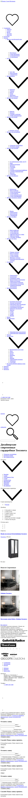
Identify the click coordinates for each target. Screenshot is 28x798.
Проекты (6, 368)
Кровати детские (14, 130)
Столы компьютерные (16, 195)
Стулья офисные (14, 233)
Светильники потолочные (17, 284)
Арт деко (12, 72)
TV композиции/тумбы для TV (18, 161)
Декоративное (13, 275)
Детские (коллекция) (15, 303)
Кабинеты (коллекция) (16, 308)
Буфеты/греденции (15, 164)
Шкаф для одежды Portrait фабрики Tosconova (14, 533)
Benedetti (6, 474)
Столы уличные (14, 255)
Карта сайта (7, 671)
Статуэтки (12, 362)
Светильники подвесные (16, 282)
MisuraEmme (7, 481)
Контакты (6, 369)
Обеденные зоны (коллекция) (18, 304)
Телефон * (18, 726)
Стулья (12, 313)
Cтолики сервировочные (16, 171)
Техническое (13, 277)
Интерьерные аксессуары (16, 349)
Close (2, 718)
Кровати (12, 113)
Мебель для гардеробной (13, 132)
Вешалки (12, 355)
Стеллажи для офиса (15, 237)
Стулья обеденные (15, 55)
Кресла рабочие (14, 190)
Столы (11, 311)
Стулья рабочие (14, 193)
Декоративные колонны (16, 359)
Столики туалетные (15, 114)
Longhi (5, 478)
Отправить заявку (5, 737)
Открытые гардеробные (16, 145)
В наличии (6, 36)
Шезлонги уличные (15, 257)
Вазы (11, 356)
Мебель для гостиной (12, 148)
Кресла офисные (14, 230)
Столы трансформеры (16, 196)
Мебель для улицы (12, 238)
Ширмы (12, 358)
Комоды (12, 111)
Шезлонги (12, 95)
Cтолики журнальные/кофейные (18, 170)
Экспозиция (7, 664)
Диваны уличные (14, 252)
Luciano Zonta (7, 480)
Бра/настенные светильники (17, 279)
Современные (13, 74)
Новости (9, 29)
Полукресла (13, 52)
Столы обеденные (15, 54)
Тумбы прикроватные (16, 115)
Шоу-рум (9, 35)
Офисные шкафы (14, 236)
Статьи (9, 31)
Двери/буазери (11, 318)
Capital (5, 475)
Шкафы (12, 315)
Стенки (12, 168)
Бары (11, 163)
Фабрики (6, 366)
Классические (13, 73)
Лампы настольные (15, 281)
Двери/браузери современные (18, 333)
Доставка (9, 33)
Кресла (12, 92)
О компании (7, 28)
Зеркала (9, 334)
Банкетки (12, 89)
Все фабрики (7, 485)
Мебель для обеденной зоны (14, 39)
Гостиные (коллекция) (16, 301)
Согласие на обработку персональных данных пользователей (12, 716)
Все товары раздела (9, 457)
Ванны (12, 211)
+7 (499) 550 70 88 (5, 397)
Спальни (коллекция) (15, 305)
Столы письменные (15, 192)
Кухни (8, 58)
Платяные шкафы (14, 146)
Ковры (8, 317)
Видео (8, 32)
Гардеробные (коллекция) (17, 307)
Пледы (12, 352)
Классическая (13, 214)
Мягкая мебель (11, 76)
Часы (11, 351)
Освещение (10, 262)
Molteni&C (6, 483)
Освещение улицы (15, 278)
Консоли (12, 173)
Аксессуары (10, 336)
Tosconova (6, 484)
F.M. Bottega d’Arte (9, 477)
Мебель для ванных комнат (14, 197)
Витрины (12, 166)
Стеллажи (12, 167)
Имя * (17, 724)
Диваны (12, 91)
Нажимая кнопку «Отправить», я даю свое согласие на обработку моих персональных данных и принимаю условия (14, 733)
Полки (11, 354)
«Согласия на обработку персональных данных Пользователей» (14, 734)
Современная (13, 215)
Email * (17, 781)
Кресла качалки (14, 96)
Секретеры (13, 174)
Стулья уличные (14, 256)
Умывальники (13, 212)
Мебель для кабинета (12, 175)
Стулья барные (14, 57)
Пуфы (11, 93)
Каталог (6, 38)
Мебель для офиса (11, 216)
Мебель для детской (12, 117)
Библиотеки (13, 189)
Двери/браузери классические (18, 332)
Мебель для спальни (12, 98)
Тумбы (12, 314)
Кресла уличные (14, 253)
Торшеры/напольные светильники (15, 286)
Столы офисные (14, 231)
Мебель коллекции (12, 288)
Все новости (4, 625)
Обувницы (13, 361)
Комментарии (18, 729)
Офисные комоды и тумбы (17, 234)
